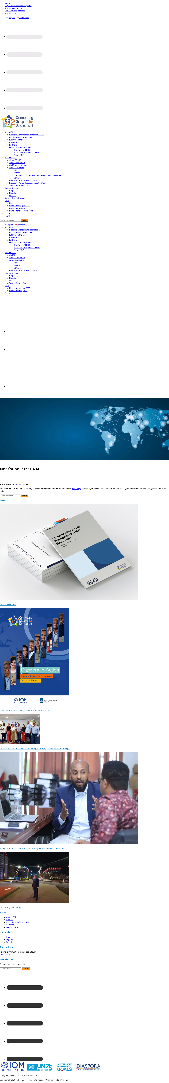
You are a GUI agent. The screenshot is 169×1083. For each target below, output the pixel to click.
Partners (13, 240)
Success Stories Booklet (19, 283)
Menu (7, 3)
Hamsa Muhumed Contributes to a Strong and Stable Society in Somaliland (33, 848)
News (7, 285)
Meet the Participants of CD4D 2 (23, 270)
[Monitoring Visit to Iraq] (34, 902)
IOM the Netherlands (18, 235)
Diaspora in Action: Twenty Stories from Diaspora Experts (26, 710)
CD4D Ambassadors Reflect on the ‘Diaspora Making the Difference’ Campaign (35, 748)
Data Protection (13, 927)
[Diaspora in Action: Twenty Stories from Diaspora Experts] (34, 705)
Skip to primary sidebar (15, 10)
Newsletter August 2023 (19, 288)
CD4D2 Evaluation (17, 257)
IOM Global (14, 237)
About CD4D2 (10, 252)
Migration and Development (21, 232)
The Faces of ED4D (22, 245)
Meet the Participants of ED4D (27, 247)
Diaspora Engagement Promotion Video (26, 230)
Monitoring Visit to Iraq (10, 907)
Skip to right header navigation (18, 5)
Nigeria (17, 265)
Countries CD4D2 (16, 260)
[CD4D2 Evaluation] (69, 599)
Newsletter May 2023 (18, 290)
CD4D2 (12, 255)
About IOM (9, 227)
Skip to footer (11, 13)
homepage (76, 488)
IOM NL (9, 919)
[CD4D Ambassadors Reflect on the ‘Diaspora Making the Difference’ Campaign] (20, 743)
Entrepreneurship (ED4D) (20, 242)
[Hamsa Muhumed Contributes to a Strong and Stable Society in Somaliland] (69, 843)
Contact (8, 293)
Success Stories (11, 273)
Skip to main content (13, 8)
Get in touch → (6, 954)
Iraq (15, 263)
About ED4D (19, 250)
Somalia (17, 268)
